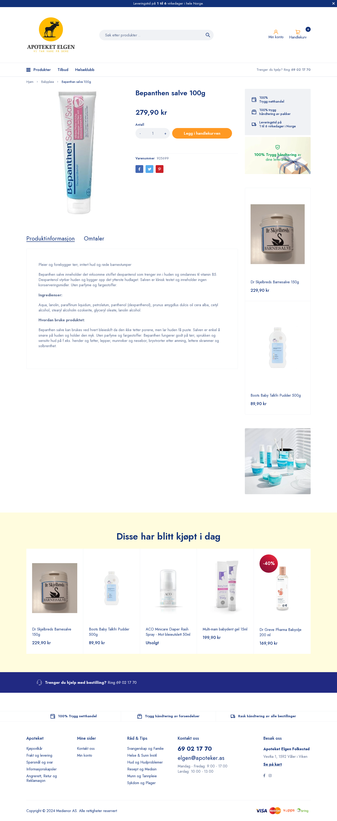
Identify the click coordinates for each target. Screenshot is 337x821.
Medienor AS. (67, 810)
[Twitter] (149, 169)
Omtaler (94, 238)
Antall (139, 124)
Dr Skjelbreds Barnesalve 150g (275, 282)
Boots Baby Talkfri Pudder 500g (276, 395)
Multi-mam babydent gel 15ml (225, 629)
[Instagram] (270, 776)
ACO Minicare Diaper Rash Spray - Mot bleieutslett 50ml (168, 632)
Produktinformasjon (50, 238)
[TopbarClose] (333, 3)
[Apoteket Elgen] (51, 35)
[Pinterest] (159, 169)
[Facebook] (139, 169)
